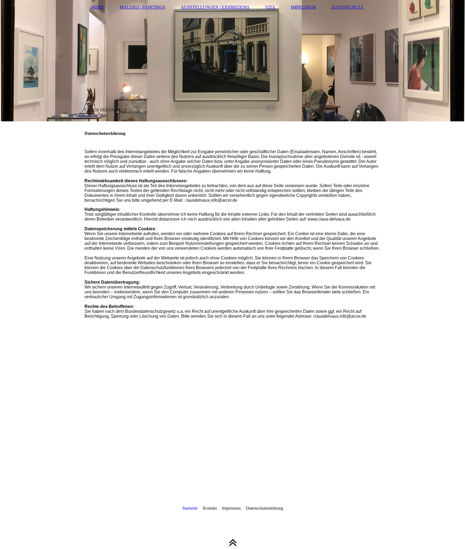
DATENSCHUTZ (347, 7)
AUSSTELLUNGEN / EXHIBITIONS (215, 7)
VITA (270, 7)
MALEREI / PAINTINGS (142, 7)
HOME (97, 7)
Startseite (190, 508)
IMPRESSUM (303, 7)
